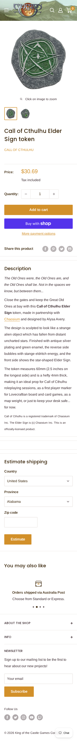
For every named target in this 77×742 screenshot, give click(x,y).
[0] (69, 10)
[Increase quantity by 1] (53, 194)
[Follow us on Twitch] (40, 717)
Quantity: (11, 194)
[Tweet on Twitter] (62, 248)
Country (10, 471)
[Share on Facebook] (45, 248)
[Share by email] (70, 248)
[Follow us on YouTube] (32, 717)
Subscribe (19, 691)
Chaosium (12, 319)
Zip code (11, 512)
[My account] (60, 10)
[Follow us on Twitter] (15, 717)
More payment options (38, 233)
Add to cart (38, 210)
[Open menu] (6, 10)
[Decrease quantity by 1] (25, 194)
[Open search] (52, 10)
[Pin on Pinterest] (53, 248)
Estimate (18, 539)
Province (11, 492)
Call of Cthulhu (19, 150)
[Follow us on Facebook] (7, 717)
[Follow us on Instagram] (24, 717)
